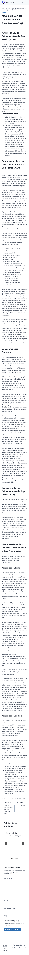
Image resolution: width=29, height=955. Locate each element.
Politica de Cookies (19, 945)
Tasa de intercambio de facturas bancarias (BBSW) (8, 808)
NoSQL (21, 804)
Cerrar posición (11, 833)
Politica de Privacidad (19, 948)
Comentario (8, 878)
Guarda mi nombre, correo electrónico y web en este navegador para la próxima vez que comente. (14, 923)
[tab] (11, 858)
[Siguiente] (23, 843)
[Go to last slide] (6, 843)
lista (10, 61)
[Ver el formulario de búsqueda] (22, 2)
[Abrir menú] (25, 2)
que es (4, 12)
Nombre (7, 901)
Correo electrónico (10, 908)
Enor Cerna (7, 27)
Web (5, 916)
